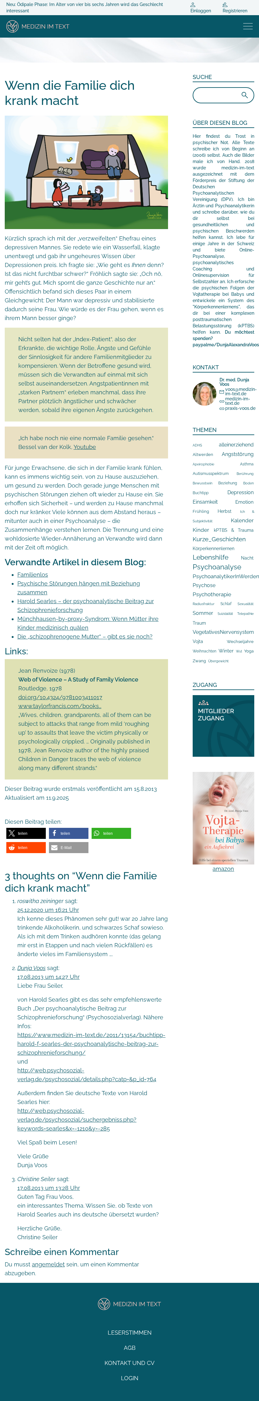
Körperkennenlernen (213, 548)
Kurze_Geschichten (219, 539)
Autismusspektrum (211, 473)
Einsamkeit (205, 502)
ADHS (197, 445)
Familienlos (32, 574)
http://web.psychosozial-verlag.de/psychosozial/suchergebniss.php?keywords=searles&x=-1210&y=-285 (76, 1119)
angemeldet (48, 1264)
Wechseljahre (240, 641)
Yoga (249, 650)
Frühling (201, 511)
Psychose (204, 585)
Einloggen (200, 10)
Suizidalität (225, 614)
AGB (130, 1347)
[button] (26, 833)
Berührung (245, 474)
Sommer (203, 613)
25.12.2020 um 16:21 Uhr (48, 910)
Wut (239, 651)
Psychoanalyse (217, 567)
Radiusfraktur (203, 604)
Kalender (242, 520)
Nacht (247, 558)
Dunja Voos (31, 968)
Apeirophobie (203, 464)
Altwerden (203, 454)
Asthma (247, 464)
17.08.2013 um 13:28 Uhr (48, 1188)
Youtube (85, 447)
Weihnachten (204, 651)
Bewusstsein (202, 483)
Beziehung (227, 483)
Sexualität (246, 604)
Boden (248, 483)
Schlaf (226, 604)
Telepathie (245, 614)
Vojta (198, 641)
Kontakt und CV (129, 1363)
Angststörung (238, 454)
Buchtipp (200, 493)
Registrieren (235, 10)
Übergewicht (218, 661)
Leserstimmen (130, 1332)
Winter (226, 651)
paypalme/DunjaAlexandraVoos (226, 344)
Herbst (225, 511)
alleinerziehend (236, 445)
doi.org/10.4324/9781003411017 (60, 697)
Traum (199, 623)
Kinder (201, 530)
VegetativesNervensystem (223, 632)
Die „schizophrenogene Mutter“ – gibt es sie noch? (85, 636)
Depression (240, 492)
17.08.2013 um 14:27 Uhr (48, 976)
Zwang (199, 660)
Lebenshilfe (210, 557)
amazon (223, 868)
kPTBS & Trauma (234, 530)
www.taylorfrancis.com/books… (59, 706)
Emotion (244, 502)
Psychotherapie (212, 594)
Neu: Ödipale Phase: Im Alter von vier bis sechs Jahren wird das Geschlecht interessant (84, 7)
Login (129, 1378)
